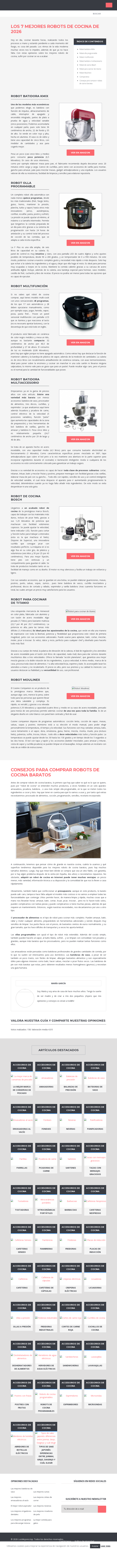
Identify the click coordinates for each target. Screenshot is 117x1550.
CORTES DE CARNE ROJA (71, 1328)
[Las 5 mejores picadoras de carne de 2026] (46, 1159)
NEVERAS (70, 1129)
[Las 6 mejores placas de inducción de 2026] (95, 1240)
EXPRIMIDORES (70, 1404)
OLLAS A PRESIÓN (22, 1326)
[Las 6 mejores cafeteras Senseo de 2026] (22, 1240)
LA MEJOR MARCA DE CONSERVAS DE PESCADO (22, 1090)
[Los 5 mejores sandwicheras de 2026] (71, 1356)
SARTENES (71, 1167)
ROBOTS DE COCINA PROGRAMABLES (46, 1407)
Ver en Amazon (80, 152)
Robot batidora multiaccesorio (90, 61)
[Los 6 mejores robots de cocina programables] (46, 1395)
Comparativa (84, 77)
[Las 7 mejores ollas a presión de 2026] (22, 1318)
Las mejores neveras (42, 1506)
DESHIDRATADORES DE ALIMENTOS (21, 1367)
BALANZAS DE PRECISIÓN (71, 1088)
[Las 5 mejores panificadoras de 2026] (95, 1120)
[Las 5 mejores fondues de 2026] (46, 1120)
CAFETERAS (22, 1287)
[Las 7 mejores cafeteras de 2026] (22, 1279)
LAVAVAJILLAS (95, 1365)
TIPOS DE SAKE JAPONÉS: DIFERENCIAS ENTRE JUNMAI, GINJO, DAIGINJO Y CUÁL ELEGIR (46, 1454)
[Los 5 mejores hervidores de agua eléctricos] (46, 1356)
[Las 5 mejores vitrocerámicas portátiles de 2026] (46, 1201)
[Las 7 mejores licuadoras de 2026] (95, 1279)
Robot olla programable (88, 53)
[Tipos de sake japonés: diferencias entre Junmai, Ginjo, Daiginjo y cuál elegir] (46, 1438)
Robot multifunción (86, 57)
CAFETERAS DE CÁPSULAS (46, 1289)
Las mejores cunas (41, 1492)
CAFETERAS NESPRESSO (95, 1211)
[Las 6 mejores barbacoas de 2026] (71, 1201)
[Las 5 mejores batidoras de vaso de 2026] (95, 1078)
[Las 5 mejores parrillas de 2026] (22, 1159)
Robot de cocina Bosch (87, 65)
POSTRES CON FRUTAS (22, 1406)
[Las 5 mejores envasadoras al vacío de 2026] (22, 1120)
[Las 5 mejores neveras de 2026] (71, 1120)
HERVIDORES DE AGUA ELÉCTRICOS (46, 1367)
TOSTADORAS (22, 1209)
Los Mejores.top (25, 5)
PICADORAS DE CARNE (46, 1169)
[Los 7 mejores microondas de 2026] (95, 1395)
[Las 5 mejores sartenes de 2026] (71, 1159)
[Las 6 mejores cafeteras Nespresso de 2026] (95, 1201)
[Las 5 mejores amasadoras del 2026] (46, 1078)
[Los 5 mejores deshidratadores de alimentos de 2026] (22, 1356)
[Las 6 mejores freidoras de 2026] (71, 1240)
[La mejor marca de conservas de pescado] (22, 1078)
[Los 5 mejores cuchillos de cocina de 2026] (95, 1318)
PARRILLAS (22, 1167)
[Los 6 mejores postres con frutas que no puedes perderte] (22, 1395)
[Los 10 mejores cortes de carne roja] (71, 1318)
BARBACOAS (71, 1209)
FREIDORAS (70, 1248)
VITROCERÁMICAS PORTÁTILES (46, 1211)
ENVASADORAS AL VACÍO (22, 1130)
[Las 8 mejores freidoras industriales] (46, 1318)
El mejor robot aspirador (21, 1506)
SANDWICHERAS (71, 1365)
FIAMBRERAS (46, 1248)
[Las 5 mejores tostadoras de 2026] (22, 1201)
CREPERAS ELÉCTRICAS (71, 1289)
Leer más (105, 1545)
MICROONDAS (95, 1404)
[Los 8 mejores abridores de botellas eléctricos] (22, 1438)
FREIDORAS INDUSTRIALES (46, 1328)
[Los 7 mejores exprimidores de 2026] (71, 1395)
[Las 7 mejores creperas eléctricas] (71, 1279)
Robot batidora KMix (87, 49)
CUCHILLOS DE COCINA (95, 1328)
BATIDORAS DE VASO (95, 1088)
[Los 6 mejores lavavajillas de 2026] (95, 1356)
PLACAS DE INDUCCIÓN (95, 1250)
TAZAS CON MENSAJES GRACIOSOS (95, 1171)
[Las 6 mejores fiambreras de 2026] (46, 1240)
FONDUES (46, 1129)
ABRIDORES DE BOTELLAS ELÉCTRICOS (22, 1449)
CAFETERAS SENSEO (22, 1250)
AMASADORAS (46, 1086)
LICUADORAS (95, 1287)
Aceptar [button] (95, 1546)
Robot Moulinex (85, 73)
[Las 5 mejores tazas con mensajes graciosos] (95, 1159)
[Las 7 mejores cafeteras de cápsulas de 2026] (46, 1279)
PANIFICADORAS (95, 1129)
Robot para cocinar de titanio (90, 69)
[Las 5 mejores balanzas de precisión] (71, 1078)
